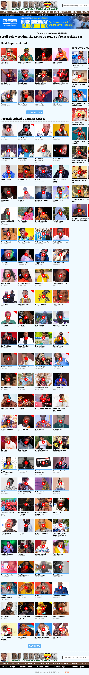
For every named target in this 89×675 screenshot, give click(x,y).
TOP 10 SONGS (29, 12)
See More (34, 645)
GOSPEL (84, 12)
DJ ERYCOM (66, 672)
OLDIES (74, 12)
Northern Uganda (61, 15)
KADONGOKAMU (60, 12)
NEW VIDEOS (44, 12)
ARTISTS (15, 12)
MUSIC (6, 12)
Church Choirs (43, 15)
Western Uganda (78, 15)
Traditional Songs (8, 15)
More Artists (34, 112)
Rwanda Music (26, 15)
